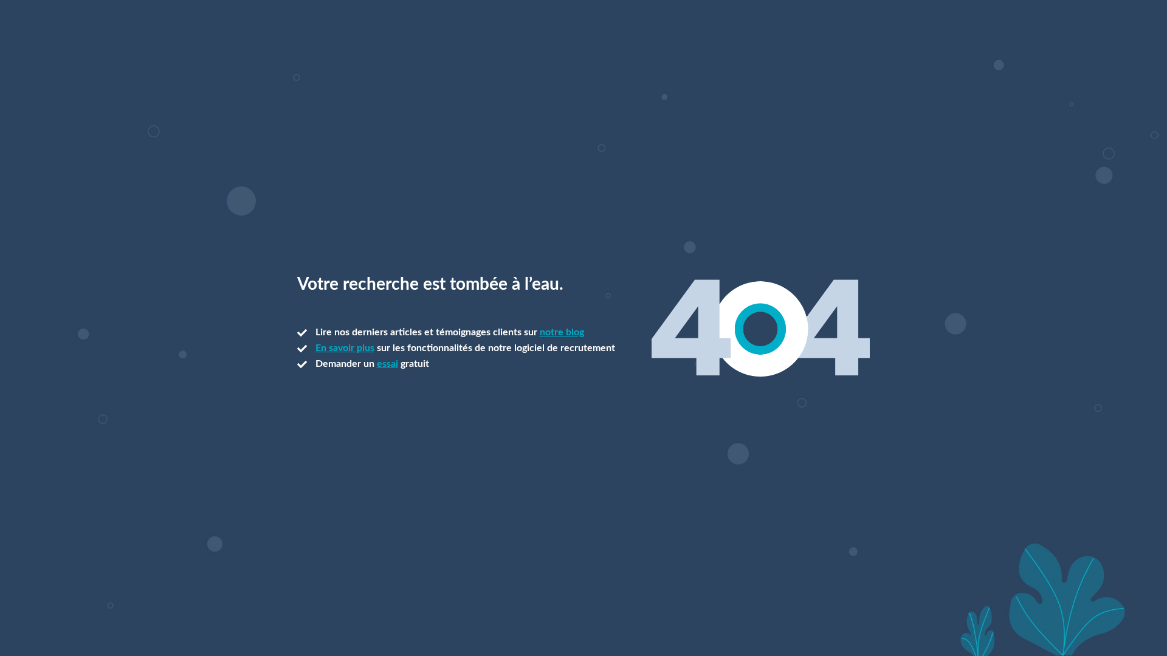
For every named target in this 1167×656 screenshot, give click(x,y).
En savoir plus (344, 348)
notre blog (562, 332)
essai (387, 364)
